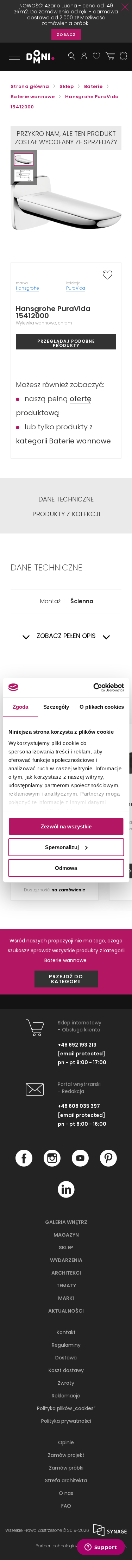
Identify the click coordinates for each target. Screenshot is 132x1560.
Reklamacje (66, 1395)
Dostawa (66, 1357)
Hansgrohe (27, 288)
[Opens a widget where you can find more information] (100, 1547)
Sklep (66, 1247)
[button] (23, 159)
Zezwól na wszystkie (66, 826)
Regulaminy (66, 1345)
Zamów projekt (66, 1455)
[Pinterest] (108, 1164)
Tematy (66, 1285)
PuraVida (75, 288)
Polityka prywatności (66, 1421)
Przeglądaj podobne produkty (66, 343)
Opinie (66, 1442)
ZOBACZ (66, 34)
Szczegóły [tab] (56, 707)
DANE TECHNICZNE (66, 499)
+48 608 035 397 (79, 1106)
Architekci (66, 1272)
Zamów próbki (66, 1467)
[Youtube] (80, 1164)
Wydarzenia (66, 1260)
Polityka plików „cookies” (66, 1408)
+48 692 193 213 (77, 1044)
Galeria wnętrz (66, 1222)
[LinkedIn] (66, 1196)
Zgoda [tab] (21, 707)
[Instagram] (52, 1164)
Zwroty (66, 1383)
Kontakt (66, 1332)
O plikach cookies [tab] (102, 707)
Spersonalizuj (62, 847)
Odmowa (66, 868)
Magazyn (66, 1234)
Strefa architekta (66, 1480)
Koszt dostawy (66, 1370)
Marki (66, 1298)
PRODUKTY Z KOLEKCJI (66, 514)
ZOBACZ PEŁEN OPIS (66, 636)
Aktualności (66, 1310)
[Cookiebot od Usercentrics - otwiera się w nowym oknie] (94, 687)
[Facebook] (23, 1164)
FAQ (66, 1505)
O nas (66, 1493)
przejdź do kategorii (66, 979)
